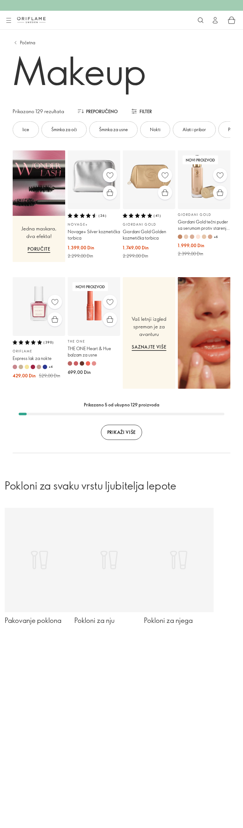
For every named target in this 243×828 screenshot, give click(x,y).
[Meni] (8, 20)
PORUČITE (39, 249)
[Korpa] (231, 20)
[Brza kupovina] (110, 193)
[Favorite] (110, 175)
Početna (27, 43)
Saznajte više (149, 347)
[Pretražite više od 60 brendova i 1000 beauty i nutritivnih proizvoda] (200, 20)
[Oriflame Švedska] (31, 20)
